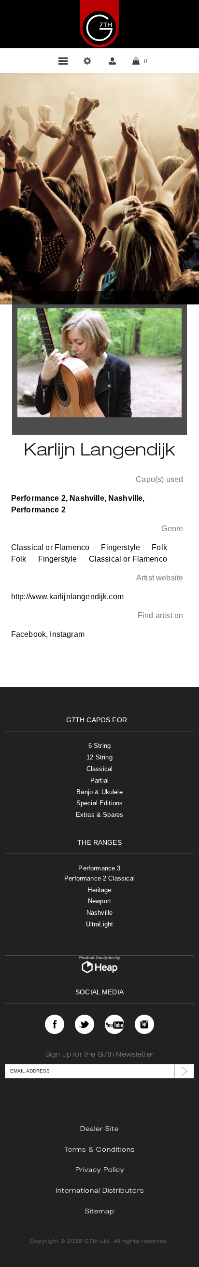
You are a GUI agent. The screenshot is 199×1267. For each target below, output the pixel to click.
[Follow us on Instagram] (144, 1024)
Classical (99, 768)
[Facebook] (54, 1024)
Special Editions (99, 803)
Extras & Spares (99, 814)
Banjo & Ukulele (99, 792)
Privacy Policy (99, 1171)
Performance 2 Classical (99, 878)
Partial (99, 780)
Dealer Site (99, 1130)
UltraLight (100, 924)
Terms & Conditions (99, 1150)
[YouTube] (114, 1024)
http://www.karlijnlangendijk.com (67, 596)
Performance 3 (99, 868)
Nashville (99, 912)
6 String (99, 745)
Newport (99, 901)
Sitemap (99, 1212)
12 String (99, 757)
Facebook (28, 634)
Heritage (99, 890)
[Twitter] (84, 1024)
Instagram (67, 634)
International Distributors (100, 1191)
